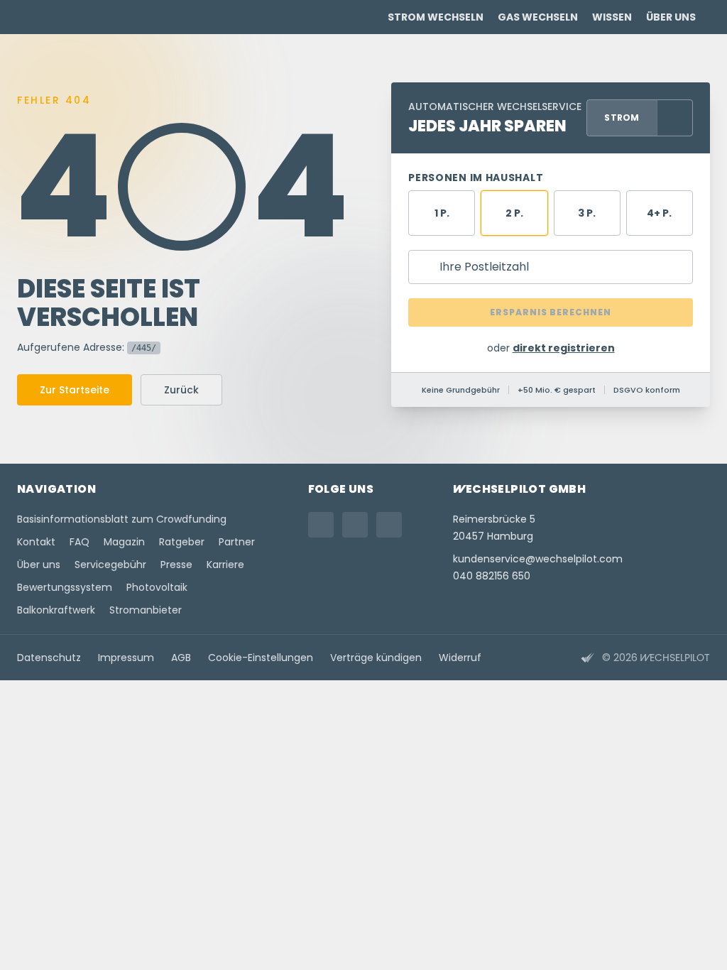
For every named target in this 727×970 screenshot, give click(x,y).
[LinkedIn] (389, 525)
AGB (181, 657)
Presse (176, 564)
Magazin (124, 542)
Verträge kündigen (376, 657)
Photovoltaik (156, 587)
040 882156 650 (491, 576)
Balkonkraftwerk (56, 610)
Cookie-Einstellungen (260, 657)
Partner (237, 542)
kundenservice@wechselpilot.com (538, 559)
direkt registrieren (564, 348)
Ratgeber (181, 542)
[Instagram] (321, 525)
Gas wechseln (538, 17)
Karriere (225, 564)
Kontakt (36, 542)
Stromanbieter (145, 610)
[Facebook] (355, 525)
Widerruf (460, 657)
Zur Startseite (74, 390)
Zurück (181, 390)
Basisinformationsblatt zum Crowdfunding (121, 519)
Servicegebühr (110, 564)
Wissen (612, 17)
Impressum (126, 657)
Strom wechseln (435, 17)
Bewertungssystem (64, 587)
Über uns (671, 17)
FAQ (79, 542)
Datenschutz (49, 657)
